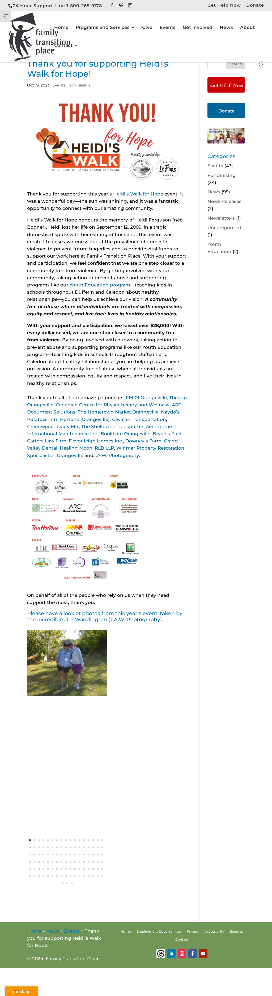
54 (39, 862)
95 (70, 876)
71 (39, 869)
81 (84, 869)
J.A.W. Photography (116, 455)
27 (70, 847)
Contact (63, 46)
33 (98, 847)
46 (79, 854)
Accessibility (214, 931)
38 (43, 854)
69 (30, 869)
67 (98, 862)
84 (98, 869)
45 (75, 854)
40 (52, 854)
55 (43, 862)
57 (52, 862)
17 (102, 840)
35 (30, 854)
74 (52, 869)
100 (93, 876)
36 (34, 854)
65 (89, 862)
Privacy (193, 931)
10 (70, 840)
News (226, 27)
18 (30, 847)
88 (39, 876)
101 (98, 876)
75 (57, 869)
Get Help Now (224, 5)
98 (84, 876)
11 (75, 840)
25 (61, 847)
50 (98, 854)
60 (66, 862)
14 (89, 840)
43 (66, 854)
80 (79, 869)
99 (89, 876)
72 (43, 869)
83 (93, 869)
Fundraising (78, 85)
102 (102, 876)
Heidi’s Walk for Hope (138, 194)
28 (75, 847)
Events (168, 27)
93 (61, 876)
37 (39, 854)
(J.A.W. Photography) (135, 619)
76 (61, 869)
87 (34, 876)
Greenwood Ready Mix (53, 426)
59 (61, 862)
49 (93, 854)
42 (61, 854)
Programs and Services (103, 27)
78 (70, 869)
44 (70, 854)
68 (102, 862)
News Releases (224, 201)
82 (89, 869)
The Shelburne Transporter (112, 426)
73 (48, 869)
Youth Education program (100, 285)
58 (57, 862)
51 (102, 854)
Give (147, 27)
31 (89, 847)
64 (84, 862)
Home (61, 27)
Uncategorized (224, 227)
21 (43, 847)
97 (79, 876)
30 (84, 847)
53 (34, 862)
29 (79, 847)
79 (75, 869)
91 (52, 876)
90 (48, 876)
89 (43, 876)
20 (39, 847)
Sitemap (236, 931)
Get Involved (197, 27)
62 (75, 862)
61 (70, 862)
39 (48, 854)
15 (93, 840)
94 (66, 876)
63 (79, 862)
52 (30, 862)
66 (93, 862)
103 (63, 883)
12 (79, 840)
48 (89, 854)
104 (67, 883)
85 (102, 869)
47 (84, 854)
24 (57, 847)
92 (57, 876)
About (247, 27)
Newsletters (221, 218)
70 (34, 869)
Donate (255, 5)
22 (48, 847)
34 (102, 847)
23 (52, 847)
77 (66, 869)
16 (98, 840)
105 (72, 883)
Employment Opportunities (159, 931)
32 (93, 847)
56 (48, 862)
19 (34, 847)
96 (75, 876)
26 (66, 847)
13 (84, 840)
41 (57, 854)
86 (30, 876)
